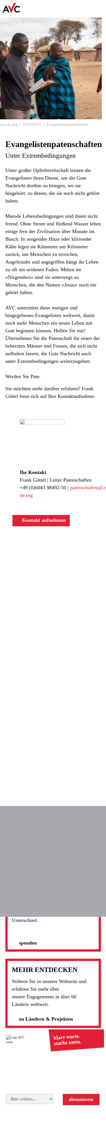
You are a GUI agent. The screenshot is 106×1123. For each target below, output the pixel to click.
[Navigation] (99, 9)
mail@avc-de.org (72, 1076)
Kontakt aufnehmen (43, 520)
